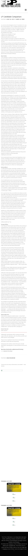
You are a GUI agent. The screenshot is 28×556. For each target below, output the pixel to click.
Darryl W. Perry (20, 19)
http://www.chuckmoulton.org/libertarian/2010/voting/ (12, 349)
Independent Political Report (7, 351)
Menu (25, 9)
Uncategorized (11, 358)
